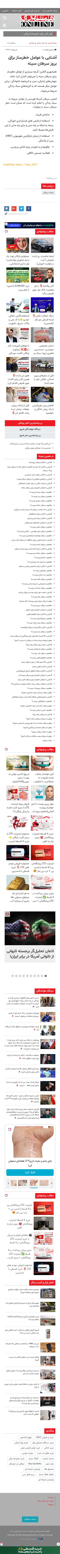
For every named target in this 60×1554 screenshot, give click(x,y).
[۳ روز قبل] (47, 1415)
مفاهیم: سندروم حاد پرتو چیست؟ (39, 562)
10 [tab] (13, 976)
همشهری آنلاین (37, 21)
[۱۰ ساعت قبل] (47, 1293)
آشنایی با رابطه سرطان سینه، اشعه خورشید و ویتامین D (32, 684)
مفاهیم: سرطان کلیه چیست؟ (41, 579)
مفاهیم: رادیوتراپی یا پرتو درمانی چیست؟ (37, 583)
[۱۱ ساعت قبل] (47, 1017)
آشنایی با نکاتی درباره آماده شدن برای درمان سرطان (33, 549)
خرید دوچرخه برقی (16, 1458)
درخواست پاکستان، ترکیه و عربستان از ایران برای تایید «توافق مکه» (23, 1057)
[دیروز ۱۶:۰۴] (47, 1347)
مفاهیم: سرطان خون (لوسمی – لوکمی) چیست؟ (34, 531)
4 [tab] (34, 976)
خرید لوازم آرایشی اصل (30, 1448)
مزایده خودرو (27, 1453)
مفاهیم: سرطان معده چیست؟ (41, 544)
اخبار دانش (41, 43)
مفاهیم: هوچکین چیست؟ (42, 570)
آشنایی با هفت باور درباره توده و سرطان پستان (35, 592)
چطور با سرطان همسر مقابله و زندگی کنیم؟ (36, 736)
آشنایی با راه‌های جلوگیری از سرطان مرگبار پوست (34, 479)
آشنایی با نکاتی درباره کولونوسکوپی (39, 614)
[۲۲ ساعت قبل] (47, 1002)
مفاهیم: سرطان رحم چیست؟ (41, 631)
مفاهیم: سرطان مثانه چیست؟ (41, 505)
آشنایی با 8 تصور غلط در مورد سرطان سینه (36, 662)
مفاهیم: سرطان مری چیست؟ (41, 605)
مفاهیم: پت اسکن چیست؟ (42, 575)
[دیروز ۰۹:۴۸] (47, 1402)
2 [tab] (42, 976)
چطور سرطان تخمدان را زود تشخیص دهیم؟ (36, 705)
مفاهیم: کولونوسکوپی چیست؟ (41, 657)
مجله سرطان (48, 192)
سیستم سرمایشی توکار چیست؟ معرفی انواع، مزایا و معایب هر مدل (22, 1372)
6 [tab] (27, 976)
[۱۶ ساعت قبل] (47, 1073)
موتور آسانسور (26, 1437)
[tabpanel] (30, 937)
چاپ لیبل (50, 1464)
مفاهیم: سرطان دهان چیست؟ (41, 527)
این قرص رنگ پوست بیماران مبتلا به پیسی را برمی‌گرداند (30, 443)
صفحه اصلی (52, 43)
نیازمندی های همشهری (32, 11)
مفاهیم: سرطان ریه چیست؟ (42, 496)
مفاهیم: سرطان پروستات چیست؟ (39, 688)
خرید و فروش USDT (45, 1437)
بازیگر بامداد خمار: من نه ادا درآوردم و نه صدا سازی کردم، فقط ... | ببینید (22, 1084)
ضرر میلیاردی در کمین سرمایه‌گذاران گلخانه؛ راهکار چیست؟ (23, 1318)
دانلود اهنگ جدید (46, 1474)
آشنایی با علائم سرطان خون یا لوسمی (38, 474)
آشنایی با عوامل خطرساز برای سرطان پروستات (35, 675)
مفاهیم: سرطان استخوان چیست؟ (40, 649)
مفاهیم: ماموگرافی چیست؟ (42, 701)
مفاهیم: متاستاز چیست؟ (43, 557)
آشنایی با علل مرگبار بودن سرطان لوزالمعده (36, 627)
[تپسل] (1, 1544)
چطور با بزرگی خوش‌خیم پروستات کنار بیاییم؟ (35, 601)
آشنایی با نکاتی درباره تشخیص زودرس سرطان (35, 566)
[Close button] (58, 1544)
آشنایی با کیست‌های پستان (42, 666)
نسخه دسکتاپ (30, 1519)
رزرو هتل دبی (28, 1474)
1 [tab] (45, 976)
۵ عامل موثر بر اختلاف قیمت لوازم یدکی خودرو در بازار (22, 1386)
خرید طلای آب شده (45, 1453)
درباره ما (51, 1497)
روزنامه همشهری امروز (49, 11)
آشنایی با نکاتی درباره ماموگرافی (40, 514)
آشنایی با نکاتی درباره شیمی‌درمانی (39, 518)
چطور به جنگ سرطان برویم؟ (42, 732)
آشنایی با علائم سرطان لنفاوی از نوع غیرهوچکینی (34, 671)
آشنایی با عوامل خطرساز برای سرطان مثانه (36, 487)
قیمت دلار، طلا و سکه (46, 1501)
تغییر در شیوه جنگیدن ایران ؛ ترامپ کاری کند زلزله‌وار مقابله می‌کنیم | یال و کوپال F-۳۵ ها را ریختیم (22, 1098)
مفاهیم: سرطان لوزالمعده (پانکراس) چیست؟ (35, 535)
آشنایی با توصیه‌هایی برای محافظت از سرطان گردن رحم (32, 540)
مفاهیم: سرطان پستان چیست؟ (40, 492)
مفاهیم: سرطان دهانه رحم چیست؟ (39, 553)
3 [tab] (38, 976)
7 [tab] (23, 976)
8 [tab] (20, 976)
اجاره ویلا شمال (21, 1442)
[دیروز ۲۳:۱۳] (47, 1113)
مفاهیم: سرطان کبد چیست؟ (41, 653)
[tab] (30, 423)
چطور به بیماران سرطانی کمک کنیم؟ (39, 718)
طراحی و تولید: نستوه (29, 1539)
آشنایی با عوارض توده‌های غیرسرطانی (38, 522)
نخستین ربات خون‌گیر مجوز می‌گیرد (38, 448)
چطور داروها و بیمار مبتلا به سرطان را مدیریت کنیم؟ (33, 640)
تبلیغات (51, 1504)
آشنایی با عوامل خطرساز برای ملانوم (39, 609)
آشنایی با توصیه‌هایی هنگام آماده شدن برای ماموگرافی (32, 697)
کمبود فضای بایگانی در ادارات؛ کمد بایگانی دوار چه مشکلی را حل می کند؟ (22, 1331)
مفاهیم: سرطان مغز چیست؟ (41, 596)
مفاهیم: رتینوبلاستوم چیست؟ (41, 618)
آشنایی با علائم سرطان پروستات (40, 462)
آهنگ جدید (33, 1458)
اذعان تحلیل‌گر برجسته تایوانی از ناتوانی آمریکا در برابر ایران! (30, 954)
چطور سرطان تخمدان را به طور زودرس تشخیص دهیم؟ (32, 723)
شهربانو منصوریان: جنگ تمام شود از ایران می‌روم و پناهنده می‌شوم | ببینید (23, 1015)
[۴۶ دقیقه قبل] (30, 928)
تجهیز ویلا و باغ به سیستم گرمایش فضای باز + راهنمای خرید (22, 1304)
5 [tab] (31, 976)
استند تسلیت (48, 1458)
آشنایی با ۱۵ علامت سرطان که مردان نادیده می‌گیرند (33, 509)
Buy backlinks (35, 1464)
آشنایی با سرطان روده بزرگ (42, 714)
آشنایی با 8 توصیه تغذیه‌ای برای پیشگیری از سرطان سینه (31, 636)
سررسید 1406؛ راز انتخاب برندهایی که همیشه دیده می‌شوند (22, 1345)
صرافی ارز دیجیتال (16, 1464)
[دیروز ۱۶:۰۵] (47, 1307)
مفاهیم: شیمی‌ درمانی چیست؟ (41, 710)
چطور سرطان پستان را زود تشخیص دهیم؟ (36, 692)
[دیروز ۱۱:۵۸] (47, 1375)
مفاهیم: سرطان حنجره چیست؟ (40, 500)
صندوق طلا (49, 1469)
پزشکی (31, 43)
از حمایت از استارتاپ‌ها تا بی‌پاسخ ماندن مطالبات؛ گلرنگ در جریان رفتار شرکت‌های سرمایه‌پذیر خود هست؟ (24, 1400)
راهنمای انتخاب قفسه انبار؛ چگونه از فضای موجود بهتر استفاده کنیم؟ (23, 1291)
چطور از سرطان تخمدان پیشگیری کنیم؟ (37, 727)
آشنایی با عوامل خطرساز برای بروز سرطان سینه (32, 60)
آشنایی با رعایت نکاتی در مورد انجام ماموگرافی (35, 483)
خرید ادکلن (49, 1448)
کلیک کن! (30, 1172)
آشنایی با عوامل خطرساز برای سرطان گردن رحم (35, 679)
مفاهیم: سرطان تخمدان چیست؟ (40, 588)
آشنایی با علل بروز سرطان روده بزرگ (39, 644)
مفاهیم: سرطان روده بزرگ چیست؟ (39, 622)
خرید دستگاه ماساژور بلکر (43, 1442)
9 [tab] (16, 976)
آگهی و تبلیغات (17, 11)
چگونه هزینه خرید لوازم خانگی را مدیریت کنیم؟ (24, 1359)
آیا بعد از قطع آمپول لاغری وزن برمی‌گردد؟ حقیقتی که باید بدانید (23, 1413)
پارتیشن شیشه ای (32, 1469)
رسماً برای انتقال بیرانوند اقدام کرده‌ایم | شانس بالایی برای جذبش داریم (22, 1070)
